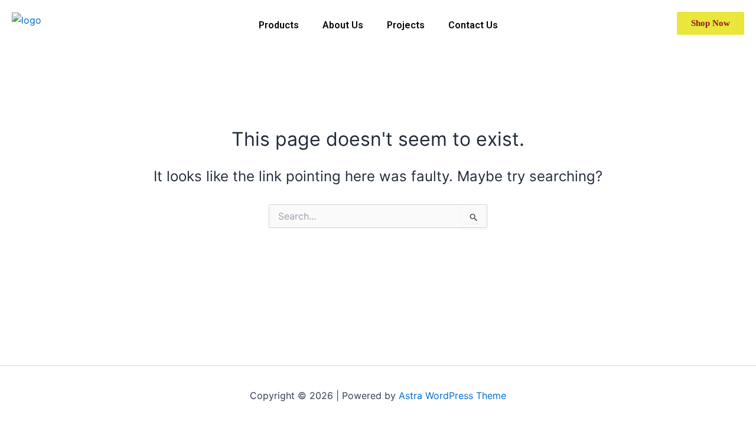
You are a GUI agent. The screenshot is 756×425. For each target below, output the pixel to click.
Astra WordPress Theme (452, 395)
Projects (406, 25)
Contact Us (473, 25)
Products (279, 25)
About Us (342, 25)
